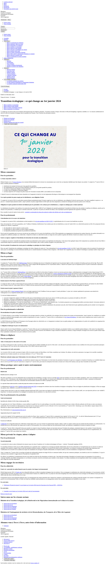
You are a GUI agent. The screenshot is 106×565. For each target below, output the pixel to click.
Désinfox (6, 39)
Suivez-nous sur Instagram (10, 506)
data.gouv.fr (7, 543)
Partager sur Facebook (9, 118)
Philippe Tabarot (11, 72)
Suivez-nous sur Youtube (10, 509)
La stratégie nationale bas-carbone (15, 81)
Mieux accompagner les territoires (15, 42)
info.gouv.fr (6, 539)
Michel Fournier (11, 78)
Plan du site (6, 546)
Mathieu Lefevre (11, 76)
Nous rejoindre (7, 24)
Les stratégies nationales (10, 79)
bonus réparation (17, 182)
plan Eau (12, 386)
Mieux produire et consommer (14, 47)
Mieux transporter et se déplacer (14, 45)
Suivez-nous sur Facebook (10, 503)
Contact (6, 554)
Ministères (6, 59)
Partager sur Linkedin (9, 119)
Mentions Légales (8, 548)
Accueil (6, 89)
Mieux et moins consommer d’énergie (16, 52)
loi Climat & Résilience (70, 317)
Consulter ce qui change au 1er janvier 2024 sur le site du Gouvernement (21, 491)
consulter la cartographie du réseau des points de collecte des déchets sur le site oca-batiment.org (48, 212)
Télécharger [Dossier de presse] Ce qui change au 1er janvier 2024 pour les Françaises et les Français (33, 485)
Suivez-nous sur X (8, 505)
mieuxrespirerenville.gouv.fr (19, 410)
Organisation (10, 62)
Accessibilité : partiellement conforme (13, 547)
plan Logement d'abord (18, 291)
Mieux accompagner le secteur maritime (16, 56)
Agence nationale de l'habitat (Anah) (62, 273)
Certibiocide (4, 423)
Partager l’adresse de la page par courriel (14, 122)
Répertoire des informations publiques (13, 557)
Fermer (2, 26)
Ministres (6, 68)
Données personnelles (9, 550)
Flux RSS (6, 555)
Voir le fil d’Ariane (5, 86)
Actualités (6, 38)
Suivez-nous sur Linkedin (10, 507)
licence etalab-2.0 (35, 563)
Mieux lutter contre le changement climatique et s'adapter (21, 53)
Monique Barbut (11, 69)
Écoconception (7, 553)
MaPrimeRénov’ (22, 272)
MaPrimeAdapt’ (23, 263)
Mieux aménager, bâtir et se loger (15, 44)
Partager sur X (7, 121)
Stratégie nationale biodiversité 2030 (27, 386)
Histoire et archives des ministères (15, 66)
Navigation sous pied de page (11, 9)
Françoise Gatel (11, 71)
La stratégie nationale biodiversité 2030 (16, 83)
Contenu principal (8, 2)
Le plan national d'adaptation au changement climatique (20, 82)
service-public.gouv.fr (9, 540)
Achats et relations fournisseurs (14, 65)
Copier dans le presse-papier (10, 124)
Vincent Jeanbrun (11, 73)
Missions (9, 61)
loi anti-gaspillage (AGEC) (64, 248)
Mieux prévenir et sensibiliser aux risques (17, 49)
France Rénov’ (27, 276)
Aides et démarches (8, 58)
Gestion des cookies (9, 558)
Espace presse (7, 22)
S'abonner (6, 525)
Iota (58, 377)
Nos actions (7, 41)
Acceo (5, 551)
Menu (5, 3)
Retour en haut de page (6, 494)
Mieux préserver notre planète (14, 48)
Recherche (6, 6)
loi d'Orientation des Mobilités (14, 360)
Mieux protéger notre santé (13, 51)
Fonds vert (18, 472)
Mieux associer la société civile (14, 55)
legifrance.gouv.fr (8, 542)
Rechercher (6, 7)
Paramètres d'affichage (9, 560)
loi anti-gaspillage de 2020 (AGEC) (44, 221)
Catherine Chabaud (11, 75)
